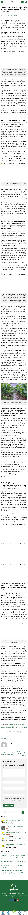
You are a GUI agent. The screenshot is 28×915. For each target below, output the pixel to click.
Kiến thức (3, 6)
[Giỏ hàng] (26, 2)
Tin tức (8, 6)
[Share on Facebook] (10, 732)
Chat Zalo (8, 914)
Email (4, 785)
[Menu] (2, 2)
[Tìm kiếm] (22, 2)
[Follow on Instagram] (13, 900)
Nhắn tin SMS (25, 914)
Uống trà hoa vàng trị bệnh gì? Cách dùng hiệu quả (13, 873)
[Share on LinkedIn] (20, 732)
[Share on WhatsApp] (8, 732)
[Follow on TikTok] (15, 900)
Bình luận (5, 767)
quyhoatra (16, 15)
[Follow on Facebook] (10, 900)
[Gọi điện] (14, 912)
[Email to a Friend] (15, 732)
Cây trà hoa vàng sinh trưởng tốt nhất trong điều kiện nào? (21, 753)
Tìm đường (3, 914)
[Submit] (23, 812)
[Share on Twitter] (13, 732)
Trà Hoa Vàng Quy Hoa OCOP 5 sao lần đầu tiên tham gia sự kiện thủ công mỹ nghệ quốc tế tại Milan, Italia (13, 857)
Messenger (19, 914)
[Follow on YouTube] (18, 900)
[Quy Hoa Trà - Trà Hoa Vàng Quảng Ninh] (12, 2)
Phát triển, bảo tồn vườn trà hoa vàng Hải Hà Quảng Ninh (13, 862)
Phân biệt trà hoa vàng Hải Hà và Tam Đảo (11, 870)
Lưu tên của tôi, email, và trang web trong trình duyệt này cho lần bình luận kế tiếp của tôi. (13, 800)
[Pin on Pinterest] (18, 732)
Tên (3, 779)
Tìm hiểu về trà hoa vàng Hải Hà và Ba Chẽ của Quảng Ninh (12, 866)
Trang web (5, 792)
